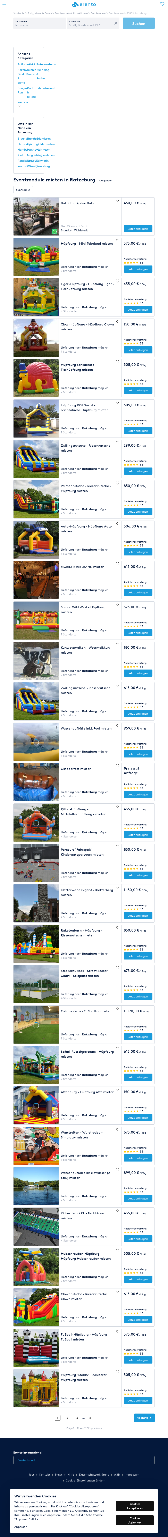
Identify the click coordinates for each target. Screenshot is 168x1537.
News (58, 1474)
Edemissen (43, 138)
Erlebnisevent (45, 88)
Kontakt (44, 1474)
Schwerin (42, 160)
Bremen (32, 138)
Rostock (32, 160)
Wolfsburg (43, 166)
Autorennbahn (46, 64)
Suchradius (23, 189)
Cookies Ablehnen (135, 1520)
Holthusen (43, 149)
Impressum (132, 1474)
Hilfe (70, 1474)
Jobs (31, 1474)
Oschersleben (45, 155)
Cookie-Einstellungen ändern (86, 1480)
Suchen (138, 23)
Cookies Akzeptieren (135, 1506)
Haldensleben (45, 144)
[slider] (131, 262)
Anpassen (20, 1526)
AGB (117, 1474)
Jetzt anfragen (138, 228)
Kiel (20, 155)
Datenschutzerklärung (94, 1474)
